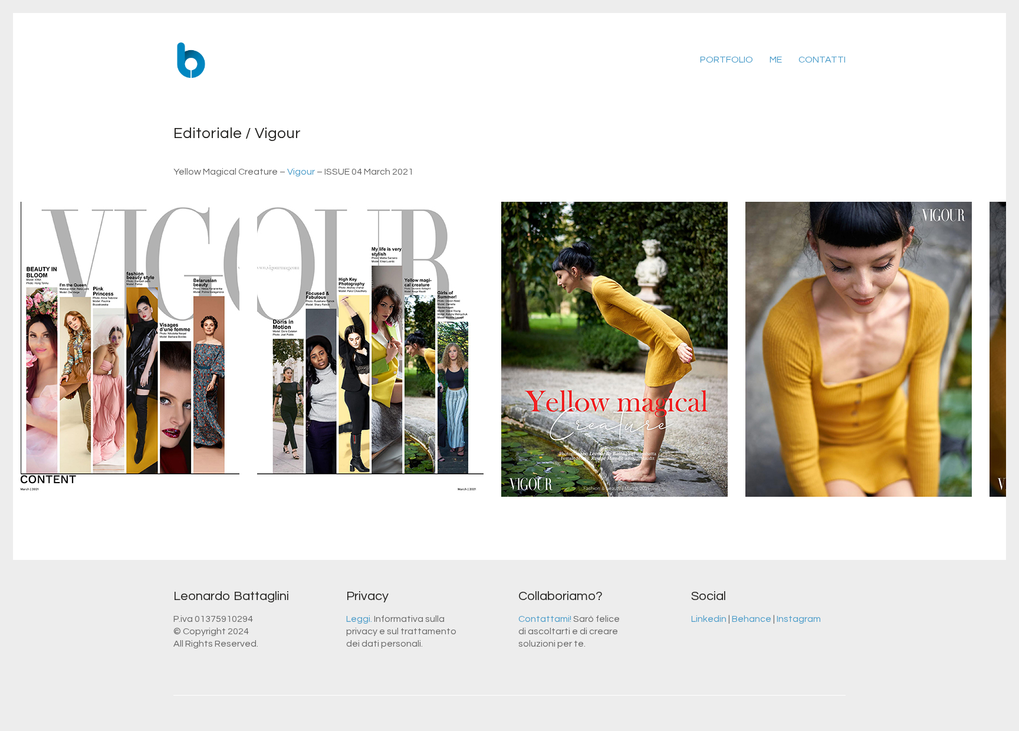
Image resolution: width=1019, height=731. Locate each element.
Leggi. (359, 619)
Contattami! (544, 619)
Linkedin (709, 619)
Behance (751, 619)
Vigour (301, 171)
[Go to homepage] (191, 60)
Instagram (799, 619)
